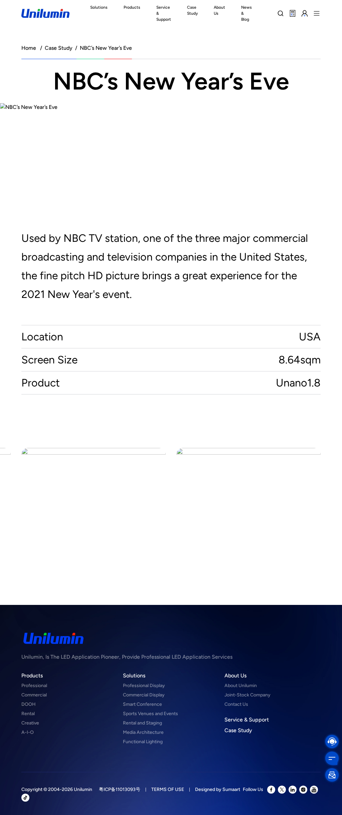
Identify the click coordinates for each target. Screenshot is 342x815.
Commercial (34, 695)
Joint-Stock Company (247, 695)
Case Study (58, 48)
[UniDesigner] (293, 13)
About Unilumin (240, 685)
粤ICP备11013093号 (119, 789)
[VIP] (305, 13)
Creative (30, 723)
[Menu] (317, 13)
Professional (34, 685)
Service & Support (246, 719)
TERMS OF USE (167, 789)
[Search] (281, 13)
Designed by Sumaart (217, 789)
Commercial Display (144, 695)
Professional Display (144, 685)
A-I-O (27, 732)
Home (28, 48)
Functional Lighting (143, 742)
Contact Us (236, 704)
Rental (28, 713)
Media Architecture (143, 732)
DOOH (28, 704)
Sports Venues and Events (150, 713)
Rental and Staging (142, 723)
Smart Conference (142, 704)
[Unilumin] (45, 13)
